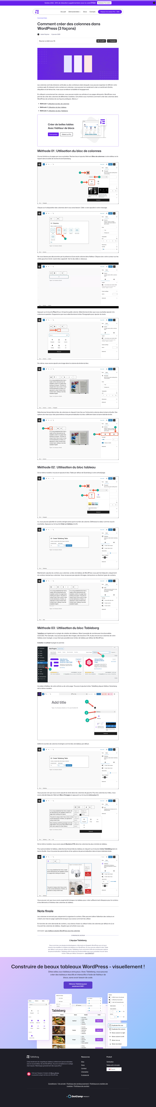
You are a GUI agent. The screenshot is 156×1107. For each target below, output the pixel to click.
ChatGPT (102, 41)
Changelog (84, 1072)
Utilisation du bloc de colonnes (58, 104)
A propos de (85, 1075)
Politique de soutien (81, 1086)
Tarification (110, 1062)
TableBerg (40, 633)
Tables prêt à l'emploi (113, 1065)
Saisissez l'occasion (104, 3)
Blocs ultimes (55, 1073)
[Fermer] (154, 3)
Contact (83, 1068)
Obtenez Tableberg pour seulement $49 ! (78, 985)
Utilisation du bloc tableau (57, 107)
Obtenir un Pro (66, 134)
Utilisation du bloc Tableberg (58, 111)
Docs (83, 1065)
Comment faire (42, 18)
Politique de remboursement (78, 1084)
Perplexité (113, 41)
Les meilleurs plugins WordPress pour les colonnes (62, 931)
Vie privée (62, 1084)
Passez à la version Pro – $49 (110, 12)
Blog (82, 1062)
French (113, 1069)
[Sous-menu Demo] (80, 11)
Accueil (63, 12)
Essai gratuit (53, 134)
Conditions (52, 1084)
